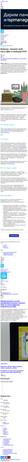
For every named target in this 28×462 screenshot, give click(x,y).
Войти (4, 422)
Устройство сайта (7, 438)
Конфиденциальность (8, 444)
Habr (8, 460)
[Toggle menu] (1, 1)
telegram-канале (22, 146)
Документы (6, 442)
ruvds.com (5, 400)
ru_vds (2, 45)
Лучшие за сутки (4, 381)
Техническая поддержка (14, 459)
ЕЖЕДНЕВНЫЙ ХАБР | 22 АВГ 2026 (9, 294)
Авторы (5, 433)
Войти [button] (2, 8)
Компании (5, 431)
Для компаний (6, 441)
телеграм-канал (13, 161)
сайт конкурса (8, 128)
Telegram (3, 271)
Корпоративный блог (8, 449)
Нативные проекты (7, 452)
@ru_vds (2, 284)
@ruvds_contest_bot (5, 132)
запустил (7, 310)
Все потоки (5, 1)
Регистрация (6, 423)
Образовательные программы (10, 453)
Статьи (5, 428)
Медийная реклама (7, 450)
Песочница (5, 434)
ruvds (4, 417)
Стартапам (5, 454)
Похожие (11, 381)
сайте (14, 146)
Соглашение (6, 443)
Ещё (5, 375)
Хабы (4, 430)
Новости (5, 429)
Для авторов (6, 440)
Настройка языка (4, 459)
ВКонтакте (7, 271)
